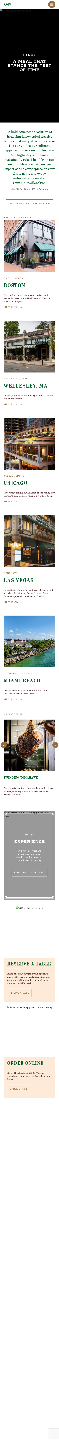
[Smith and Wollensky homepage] (7, 4)
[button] (51, 4)
